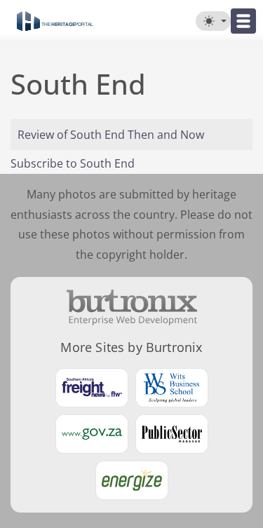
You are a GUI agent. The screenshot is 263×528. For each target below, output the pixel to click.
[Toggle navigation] (243, 21)
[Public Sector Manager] (171, 434)
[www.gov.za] (91, 434)
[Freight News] (91, 387)
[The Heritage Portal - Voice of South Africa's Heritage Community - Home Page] (55, 21)
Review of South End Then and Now (111, 134)
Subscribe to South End (73, 163)
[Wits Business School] (171, 387)
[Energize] (131, 480)
